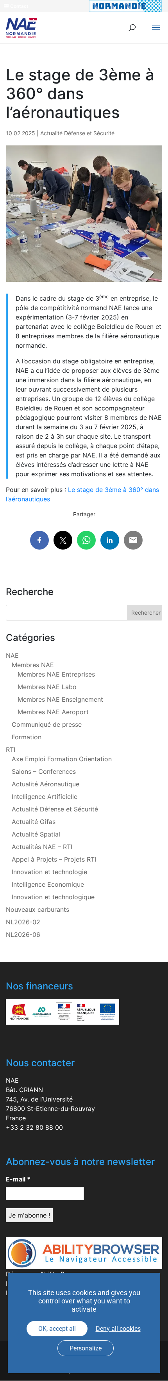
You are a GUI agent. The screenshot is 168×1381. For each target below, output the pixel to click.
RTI (10, 749)
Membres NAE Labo (47, 687)
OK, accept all (57, 1328)
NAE (12, 655)
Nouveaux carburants (37, 909)
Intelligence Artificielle (44, 796)
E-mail (18, 1179)
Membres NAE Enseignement (60, 699)
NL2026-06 (23, 934)
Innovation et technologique (53, 897)
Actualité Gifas (33, 822)
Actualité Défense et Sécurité (77, 133)
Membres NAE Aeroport (53, 712)
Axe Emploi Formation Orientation (62, 759)
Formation (26, 737)
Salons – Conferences (44, 771)
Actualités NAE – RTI (42, 847)
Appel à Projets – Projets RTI (54, 859)
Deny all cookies (118, 1328)
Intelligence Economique (48, 884)
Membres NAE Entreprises (56, 674)
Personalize (86, 1348)
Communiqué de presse (47, 724)
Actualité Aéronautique (45, 784)
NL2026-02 (23, 922)
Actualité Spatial (36, 834)
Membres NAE (33, 665)
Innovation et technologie (49, 872)
